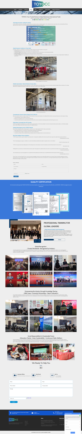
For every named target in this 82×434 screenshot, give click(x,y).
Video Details (47, 9)
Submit (16, 176)
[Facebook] (60, 424)
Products (20, 9)
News (31, 9)
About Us (26, 9)
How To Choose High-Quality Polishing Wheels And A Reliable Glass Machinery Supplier (49, 425)
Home (15, 9)
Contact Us (41, 9)
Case (35, 9)
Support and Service (56, 9)
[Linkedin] (62, 424)
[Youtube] (63, 424)
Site (50, 18)
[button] (72, 413)
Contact (59, 239)
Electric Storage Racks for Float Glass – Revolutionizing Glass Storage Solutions (47, 421)
